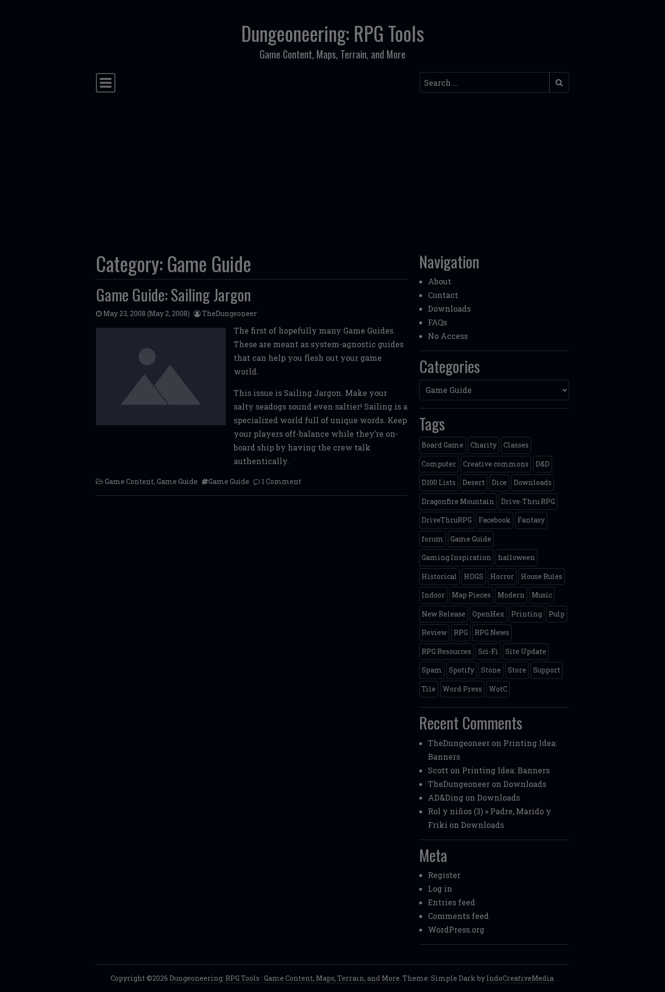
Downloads (449, 308)
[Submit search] (559, 82)
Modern (511, 594)
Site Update (525, 651)
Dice (499, 482)
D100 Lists (439, 482)
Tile (429, 688)
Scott (438, 770)
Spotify (461, 669)
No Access (448, 336)
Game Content (129, 481)
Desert (473, 482)
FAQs (437, 322)
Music (542, 594)
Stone (491, 669)
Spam (432, 669)
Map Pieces (471, 594)
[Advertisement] (332, 169)
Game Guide (177, 481)
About (439, 281)
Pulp (557, 613)
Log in (440, 888)
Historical (439, 576)
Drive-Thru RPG (528, 501)
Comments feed (458, 916)
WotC (498, 688)
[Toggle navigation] (105, 83)
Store (517, 669)
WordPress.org (456, 929)
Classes (516, 444)
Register (444, 875)
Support (546, 669)
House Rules (541, 576)
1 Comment (281, 481)
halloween (516, 557)
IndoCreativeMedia (520, 978)
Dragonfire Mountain (458, 501)
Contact (443, 295)
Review (434, 632)
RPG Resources (446, 651)
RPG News (492, 632)
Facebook (495, 519)
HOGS (473, 576)
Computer (439, 463)
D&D (543, 463)
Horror (502, 576)
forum (432, 538)
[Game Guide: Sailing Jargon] (161, 376)
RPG (461, 632)
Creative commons (496, 463)
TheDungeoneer (229, 313)
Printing (526, 613)
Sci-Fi (488, 651)
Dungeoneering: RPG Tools (332, 33)
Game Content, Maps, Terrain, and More (332, 978)
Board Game (442, 444)
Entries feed (451, 902)
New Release (443, 613)
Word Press (462, 688)
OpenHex (488, 613)
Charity (483, 444)
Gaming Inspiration (456, 557)
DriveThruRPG (447, 519)
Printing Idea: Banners (506, 770)
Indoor (433, 594)
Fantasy (531, 519)
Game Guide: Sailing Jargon (173, 294)
